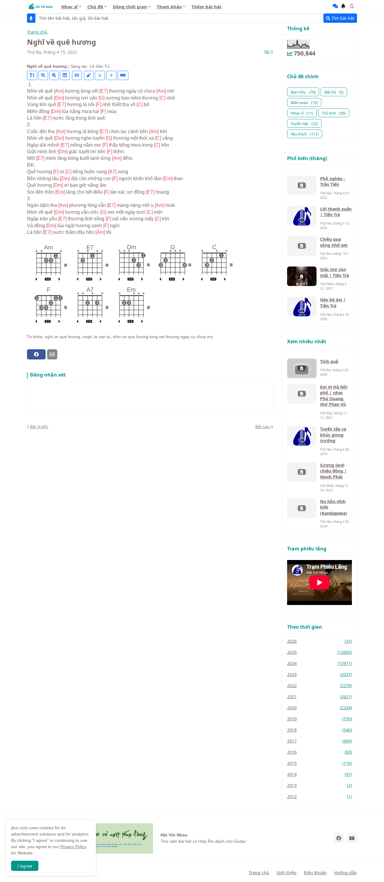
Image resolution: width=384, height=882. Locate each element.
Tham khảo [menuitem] (169, 7)
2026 (319, 641)
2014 (319, 774)
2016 (319, 752)
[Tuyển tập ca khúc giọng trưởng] (301, 435)
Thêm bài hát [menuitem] (206, 7)
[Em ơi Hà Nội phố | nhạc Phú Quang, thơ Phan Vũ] (301, 394)
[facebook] (339, 838)
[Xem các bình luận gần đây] (335, 6)
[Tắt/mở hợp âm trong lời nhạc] (89, 75)
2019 (319, 719)
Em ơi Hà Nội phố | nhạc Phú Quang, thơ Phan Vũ (333, 395)
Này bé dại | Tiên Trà (333, 302)
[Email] (52, 354)
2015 (319, 763)
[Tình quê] (301, 368)
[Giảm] (43, 75)
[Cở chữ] (32, 75)
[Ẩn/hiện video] (77, 75)
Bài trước (39, 426)
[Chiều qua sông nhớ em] (301, 246)
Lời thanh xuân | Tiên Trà (336, 212)
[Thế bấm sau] (59, 279)
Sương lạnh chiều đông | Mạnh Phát (333, 471)
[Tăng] (54, 75)
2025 (319, 652)
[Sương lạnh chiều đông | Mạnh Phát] (301, 472)
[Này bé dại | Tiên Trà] (301, 306)
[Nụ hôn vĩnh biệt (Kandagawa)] (301, 508)
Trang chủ (37, 32)
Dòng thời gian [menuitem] (130, 7)
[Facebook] (36, 354)
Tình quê (329, 361)
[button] (352, 6)
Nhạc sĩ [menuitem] (69, 7)
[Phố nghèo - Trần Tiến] (301, 185)
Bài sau (262, 426)
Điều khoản (315, 872)
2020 (319, 708)
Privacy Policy (73, 846)
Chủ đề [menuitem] (95, 7)
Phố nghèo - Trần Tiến (332, 181)
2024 (319, 663)
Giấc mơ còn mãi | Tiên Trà (334, 272)
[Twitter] (63, 354)
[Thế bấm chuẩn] (48, 279)
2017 (319, 741)
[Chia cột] (65, 75)
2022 (319, 685)
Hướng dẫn (345, 872)
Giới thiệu (286, 872)
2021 (319, 696)
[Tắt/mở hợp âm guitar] (123, 75)
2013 (319, 785)
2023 (319, 674)
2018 (319, 730)
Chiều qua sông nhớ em (334, 242)
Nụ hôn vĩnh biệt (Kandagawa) (333, 507)
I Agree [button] (24, 866)
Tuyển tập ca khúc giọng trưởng (333, 434)
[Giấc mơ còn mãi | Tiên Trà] (301, 276)
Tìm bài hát (342, 18)
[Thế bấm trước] (36, 279)
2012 (319, 796)
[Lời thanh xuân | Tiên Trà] (301, 215)
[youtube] (352, 838)
